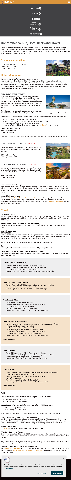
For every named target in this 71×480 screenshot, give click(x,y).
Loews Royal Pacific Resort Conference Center (21, 198)
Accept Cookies (57, 473)
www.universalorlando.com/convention (27, 450)
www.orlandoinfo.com (12, 448)
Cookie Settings (42, 473)
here (44, 125)
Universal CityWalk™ (56, 201)
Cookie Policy (9, 468)
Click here (5, 428)
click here (13, 220)
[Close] (63, 458)
